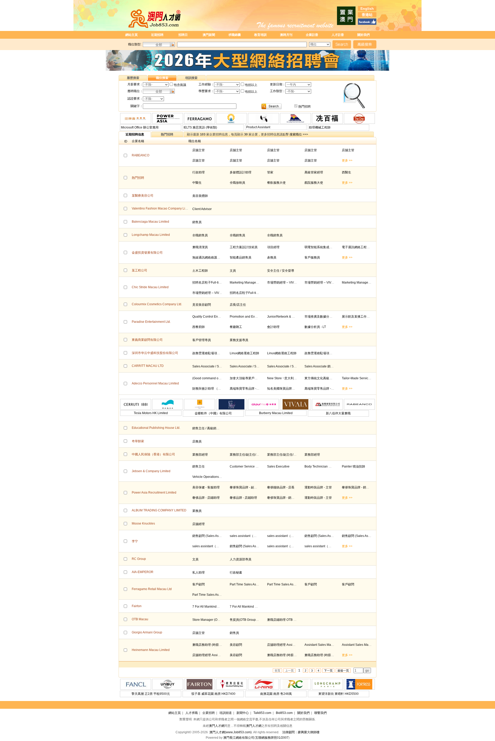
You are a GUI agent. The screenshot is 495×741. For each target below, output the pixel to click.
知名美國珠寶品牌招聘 (282, 388)
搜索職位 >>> (299, 134)
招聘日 (183, 35)
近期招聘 (157, 35)
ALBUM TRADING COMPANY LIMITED (159, 510)
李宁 (135, 541)
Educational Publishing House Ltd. (156, 428)
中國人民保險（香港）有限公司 (153, 454)
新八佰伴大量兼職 (338, 413)
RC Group (139, 559)
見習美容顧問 (201, 305)
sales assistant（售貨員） (248, 536)
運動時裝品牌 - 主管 (318, 487)
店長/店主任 (238, 305)
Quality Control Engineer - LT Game (217, 316)
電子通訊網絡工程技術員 (359, 247)
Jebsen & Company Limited (151, 471)
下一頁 (328, 670)
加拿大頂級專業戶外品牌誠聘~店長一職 (257, 378)
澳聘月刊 (286, 35)
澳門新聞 (209, 35)
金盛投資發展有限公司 (147, 252)
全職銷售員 (200, 235)
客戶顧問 (198, 584)
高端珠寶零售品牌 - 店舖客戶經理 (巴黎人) (259, 388)
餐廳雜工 (236, 327)
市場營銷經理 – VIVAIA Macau (288, 282)
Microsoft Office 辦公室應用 (140, 127)
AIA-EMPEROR (142, 572)
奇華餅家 (138, 441)
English (367, 8)
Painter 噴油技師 (353, 466)
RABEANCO (140, 155)
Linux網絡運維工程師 (244, 353)
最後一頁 (343, 670)
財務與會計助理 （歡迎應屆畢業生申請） (220, 388)
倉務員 (271, 257)
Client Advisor (202, 209)
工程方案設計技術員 (244, 247)
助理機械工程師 (320, 127)
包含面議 (180, 85)
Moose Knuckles (143, 523)
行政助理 (198, 172)
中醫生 (197, 182)
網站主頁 (131, 35)
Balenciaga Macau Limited (150, 221)
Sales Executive (278, 466)
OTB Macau (140, 619)
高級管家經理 (313, 172)
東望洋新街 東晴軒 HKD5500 (338, 694)
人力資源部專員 (240, 559)
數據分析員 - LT (315, 327)
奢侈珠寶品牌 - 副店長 (245, 487)
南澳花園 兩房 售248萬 (276, 694)
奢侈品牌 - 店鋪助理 (206, 498)
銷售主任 (198, 466)
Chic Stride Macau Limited (150, 287)
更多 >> (347, 160)
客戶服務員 (312, 257)
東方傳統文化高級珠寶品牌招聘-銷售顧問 (332, 378)
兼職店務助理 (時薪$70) (208, 645)
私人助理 (198, 572)
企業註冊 (312, 35)
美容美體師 (200, 196)
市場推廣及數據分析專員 (321, 316)
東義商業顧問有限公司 (147, 340)
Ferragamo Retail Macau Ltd (152, 589)
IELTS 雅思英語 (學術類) (200, 127)
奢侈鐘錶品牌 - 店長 (280, 487)
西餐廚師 (198, 327)
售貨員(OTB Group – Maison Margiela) (257, 620)
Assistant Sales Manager (321, 645)
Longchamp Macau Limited (151, 235)
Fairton (137, 606)
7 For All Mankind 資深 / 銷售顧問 (253, 606)
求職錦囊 (234, 35)
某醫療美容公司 (142, 195)
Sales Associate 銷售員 (320, 366)
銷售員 (197, 222)
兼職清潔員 (200, 247)
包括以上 (251, 85)
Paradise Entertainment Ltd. (151, 322)
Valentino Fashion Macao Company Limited (162, 208)
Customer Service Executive (249, 466)
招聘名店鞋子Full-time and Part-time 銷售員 (222, 282)
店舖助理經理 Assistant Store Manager (294, 645)
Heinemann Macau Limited (151, 650)
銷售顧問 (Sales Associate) (211, 536)
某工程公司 (139, 270)
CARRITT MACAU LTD (148, 366)
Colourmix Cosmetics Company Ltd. (157, 304)
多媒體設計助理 (240, 172)
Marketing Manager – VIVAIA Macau (255, 282)
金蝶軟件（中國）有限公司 (213, 413)
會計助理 (273, 327)
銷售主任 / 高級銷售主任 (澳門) (213, 428)
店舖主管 (198, 150)
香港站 (367, 15)
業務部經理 (200, 454)
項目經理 (273, 247)
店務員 (197, 441)
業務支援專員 (239, 340)
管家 (270, 172)
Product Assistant (258, 127)
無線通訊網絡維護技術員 (209, 257)
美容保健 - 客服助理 (206, 487)
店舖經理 (198, 524)
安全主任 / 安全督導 (280, 270)
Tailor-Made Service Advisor (361, 378)
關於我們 (363, 35)
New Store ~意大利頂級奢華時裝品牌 (292, 378)
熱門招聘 (304, 106)
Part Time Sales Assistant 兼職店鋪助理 (257, 584)
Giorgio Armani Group (147, 632)
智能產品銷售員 (240, 257)
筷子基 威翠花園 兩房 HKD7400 (213, 694)
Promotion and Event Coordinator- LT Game (260, 316)
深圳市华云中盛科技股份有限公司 (155, 353)
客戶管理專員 (201, 340)
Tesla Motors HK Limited (151, 413)
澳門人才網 (216, 726)
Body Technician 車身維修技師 (325, 466)
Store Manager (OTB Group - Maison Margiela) (225, 620)
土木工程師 (200, 270)
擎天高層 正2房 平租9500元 (150, 694)
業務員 (197, 511)
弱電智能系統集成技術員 (321, 247)
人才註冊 (338, 35)
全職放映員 (237, 182)
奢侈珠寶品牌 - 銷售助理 (358, 487)
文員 (233, 270)
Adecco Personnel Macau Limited (155, 383)
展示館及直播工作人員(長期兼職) (364, 316)
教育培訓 (260, 35)
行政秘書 (236, 572)
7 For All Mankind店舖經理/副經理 (215, 606)
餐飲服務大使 (276, 182)
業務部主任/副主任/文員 (246, 454)
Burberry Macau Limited (276, 413)
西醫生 (346, 172)
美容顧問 (236, 645)
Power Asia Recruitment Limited (154, 492)
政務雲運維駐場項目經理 (209, 353)
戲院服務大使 (313, 182)
